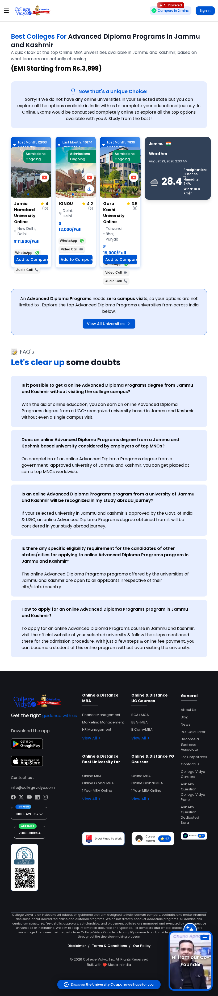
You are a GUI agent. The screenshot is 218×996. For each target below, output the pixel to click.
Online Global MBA (98, 783)
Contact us (190, 764)
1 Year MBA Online (97, 790)
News (185, 724)
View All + (91, 738)
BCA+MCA (140, 714)
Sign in (205, 10)
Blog (184, 717)
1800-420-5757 (29, 814)
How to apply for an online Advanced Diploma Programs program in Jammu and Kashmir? (105, 612)
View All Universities (106, 323)
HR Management (96, 729)
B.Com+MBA (142, 729)
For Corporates (194, 756)
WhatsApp (23, 252)
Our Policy (142, 945)
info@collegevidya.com (33, 787)
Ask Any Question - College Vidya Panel (193, 792)
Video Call (69, 249)
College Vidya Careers (193, 774)
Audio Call (24, 269)
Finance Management (101, 714)
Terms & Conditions (109, 945)
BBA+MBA (139, 722)
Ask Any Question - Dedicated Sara (190, 815)
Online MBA (92, 775)
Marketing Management (103, 722)
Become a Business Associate (190, 744)
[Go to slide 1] (28, 194)
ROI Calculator (193, 731)
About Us (188, 709)
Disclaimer (77, 945)
